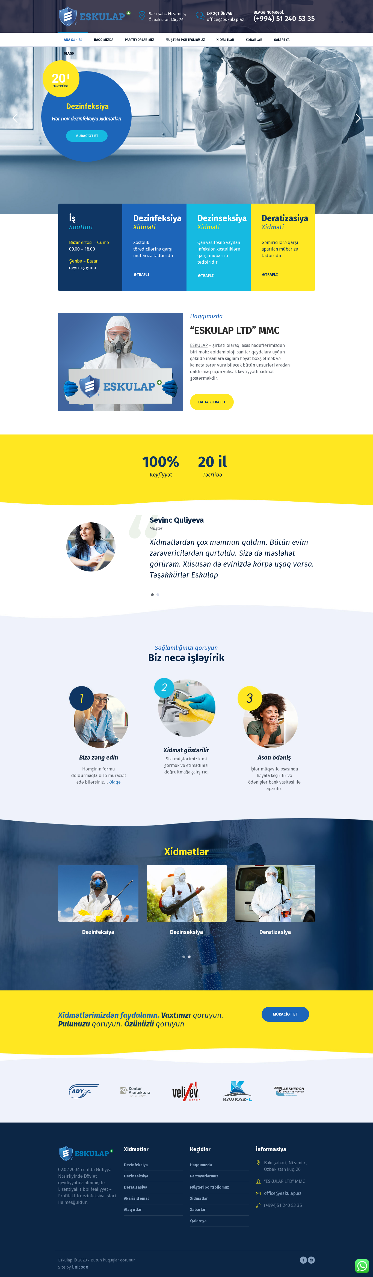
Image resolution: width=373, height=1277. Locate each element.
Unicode (80, 1258)
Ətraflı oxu (275, 887)
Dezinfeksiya (136, 1156)
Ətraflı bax (98, 887)
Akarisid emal (275, 923)
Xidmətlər (199, 1189)
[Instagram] (311, 1251)
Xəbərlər (198, 1200)
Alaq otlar (133, 1200)
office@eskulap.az (225, 19)
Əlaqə (115, 773)
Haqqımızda (201, 1156)
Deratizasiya (187, 923)
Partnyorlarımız (204, 1167)
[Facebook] (303, 1251)
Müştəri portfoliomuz (209, 1178)
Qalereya (198, 1212)
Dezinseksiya (98, 923)
